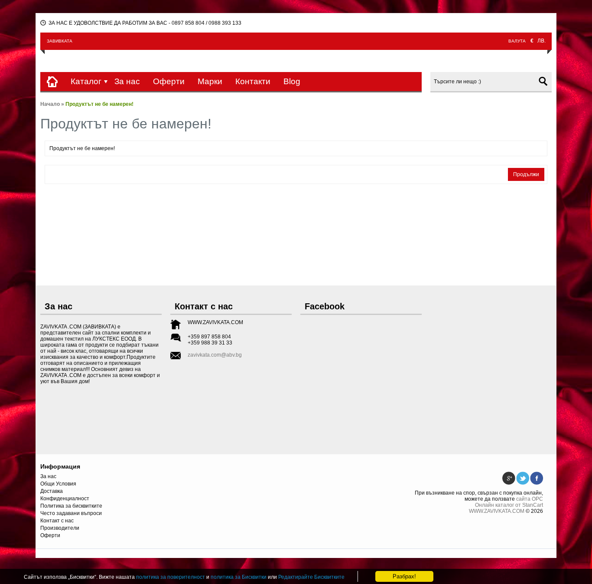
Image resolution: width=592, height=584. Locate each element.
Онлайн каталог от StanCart (509, 505)
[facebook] (536, 475)
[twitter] (522, 475)
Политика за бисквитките (71, 506)
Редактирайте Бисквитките (311, 577)
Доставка (51, 491)
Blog (291, 81)
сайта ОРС (529, 499)
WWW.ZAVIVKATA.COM (496, 511)
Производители (59, 528)
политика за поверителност (170, 577)
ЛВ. (541, 41)
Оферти (169, 81)
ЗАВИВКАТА (59, 41)
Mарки (210, 81)
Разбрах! (404, 576)
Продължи (526, 174)
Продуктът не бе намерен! (99, 104)
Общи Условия (58, 484)
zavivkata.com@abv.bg (215, 355)
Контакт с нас (57, 521)
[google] (508, 475)
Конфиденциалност (64, 498)
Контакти (252, 81)
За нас (127, 81)
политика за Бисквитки (239, 577)
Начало (50, 104)
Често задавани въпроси (71, 513)
